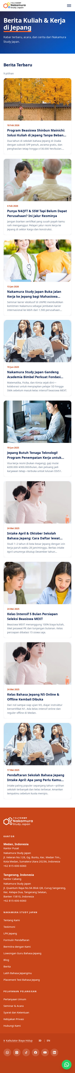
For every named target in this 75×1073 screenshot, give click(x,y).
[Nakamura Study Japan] (14, 5)
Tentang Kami (11, 920)
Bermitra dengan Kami (17, 946)
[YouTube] (45, 1052)
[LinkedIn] (54, 1052)
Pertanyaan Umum (14, 999)
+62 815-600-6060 (14, 865)
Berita (7, 966)
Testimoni (9, 926)
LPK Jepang (10, 933)
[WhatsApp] (7, 1052)
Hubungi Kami (12, 1025)
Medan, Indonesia (16, 844)
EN (48, 1040)
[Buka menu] (69, 5)
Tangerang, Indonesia (18, 875)
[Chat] (67, 1065)
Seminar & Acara (13, 1006)
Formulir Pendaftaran (16, 940)
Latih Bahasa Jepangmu (17, 973)
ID (40, 1040)
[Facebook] (35, 1052)
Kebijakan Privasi (13, 1019)
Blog (6, 960)
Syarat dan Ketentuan (16, 1012)
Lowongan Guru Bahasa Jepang (22, 953)
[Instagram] (17, 1052)
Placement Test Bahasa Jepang (21, 979)
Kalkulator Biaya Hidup (18, 1040)
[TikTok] (26, 1052)
